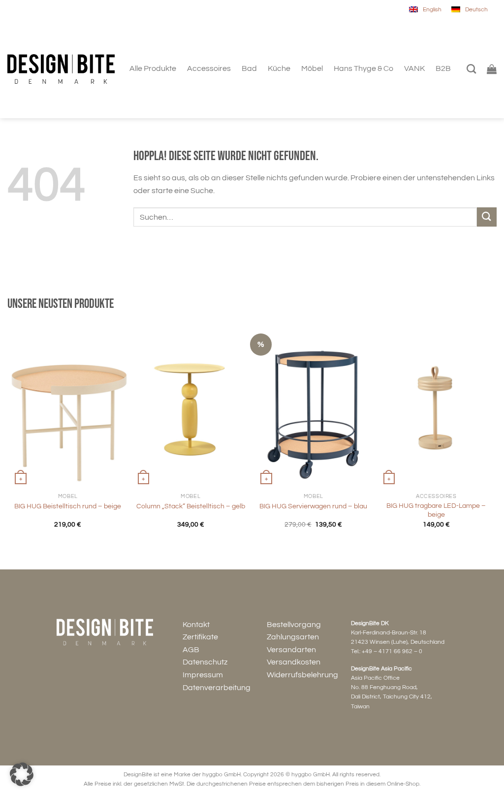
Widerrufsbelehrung (302, 675)
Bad (249, 68)
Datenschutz (205, 662)
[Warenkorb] (492, 69)
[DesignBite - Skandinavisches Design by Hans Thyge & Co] (61, 69)
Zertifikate (200, 637)
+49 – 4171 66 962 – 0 (392, 651)
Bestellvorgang (294, 625)
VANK (414, 68)
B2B (443, 68)
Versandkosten (293, 662)
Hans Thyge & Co (363, 68)
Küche (279, 68)
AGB (191, 650)
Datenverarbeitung (217, 688)
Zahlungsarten (293, 637)
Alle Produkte (152, 68)
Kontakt (196, 625)
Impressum (203, 675)
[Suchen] (471, 68)
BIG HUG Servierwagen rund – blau (313, 506)
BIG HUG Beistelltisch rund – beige (67, 506)
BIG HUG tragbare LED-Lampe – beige (436, 510)
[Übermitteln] (487, 217)
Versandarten (291, 650)
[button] (21, 774)
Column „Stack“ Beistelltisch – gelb (190, 506)
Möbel (312, 68)
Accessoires (209, 68)
